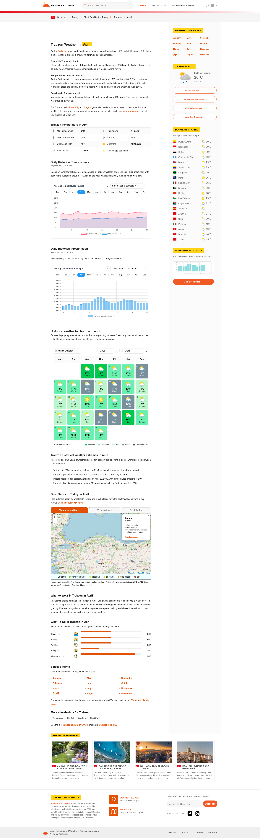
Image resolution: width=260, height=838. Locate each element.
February (57, 683)
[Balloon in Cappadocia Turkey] (154, 752)
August (87, 107)
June (71, 107)
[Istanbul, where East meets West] (195, 752)
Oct (128, 192)
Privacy (212, 833)
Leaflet (132, 573)
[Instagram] (197, 813)
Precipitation (135, 510)
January (57, 677)
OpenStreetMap (144, 573)
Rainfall (70, 718)
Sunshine (82, 718)
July (77, 107)
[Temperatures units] (211, 5)
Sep (120, 192)
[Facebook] (190, 813)
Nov (136, 192)
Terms (199, 833)
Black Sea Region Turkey (96, 17)
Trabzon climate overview (75, 724)
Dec (144, 192)
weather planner (131, 111)
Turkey (75, 17)
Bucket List (159, 5)
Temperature (58, 718)
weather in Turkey (108, 724)
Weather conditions (69, 510)
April (129, 17)
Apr (81, 192)
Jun (96, 192)
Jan (57, 192)
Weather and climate (60, 803)
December (126, 693)
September (127, 677)
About (172, 833)
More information (131, 537)
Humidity (94, 718)
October (125, 683)
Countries (61, 17)
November (126, 688)
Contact (186, 833)
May (89, 192)
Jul (105, 192)
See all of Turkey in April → (71, 502)
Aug (112, 192)
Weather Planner (183, 5)
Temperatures (104, 510)
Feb (65, 192)
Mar (73, 192)
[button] (75, 542)
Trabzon (118, 17)
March (56, 688)
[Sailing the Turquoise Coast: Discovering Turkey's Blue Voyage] (112, 752)
